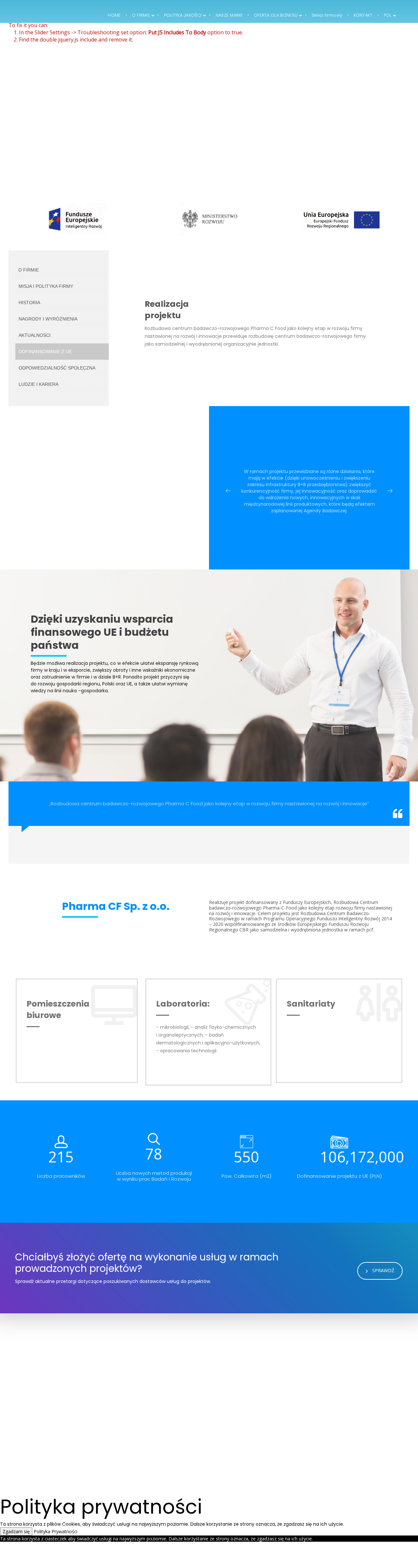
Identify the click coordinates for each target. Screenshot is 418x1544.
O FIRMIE (28, 269)
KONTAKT (135, 1460)
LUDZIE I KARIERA (38, 384)
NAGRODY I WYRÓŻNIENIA (48, 318)
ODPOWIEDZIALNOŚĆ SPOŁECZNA (57, 367)
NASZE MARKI (139, 1441)
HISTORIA (29, 302)
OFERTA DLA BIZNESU (147, 1432)
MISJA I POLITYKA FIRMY (46, 286)
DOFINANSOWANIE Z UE (45, 351)
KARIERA (134, 1451)
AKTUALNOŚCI (35, 335)
